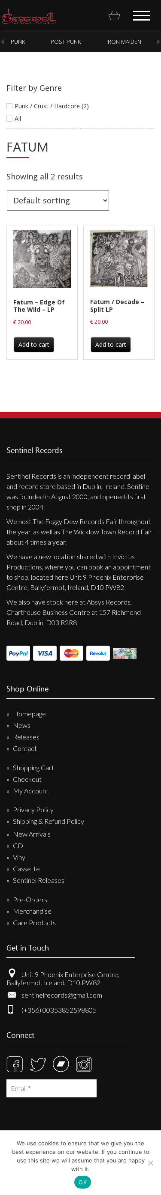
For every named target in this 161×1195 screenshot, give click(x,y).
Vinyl (20, 857)
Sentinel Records (29, 16)
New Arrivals (32, 834)
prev (2, 42)
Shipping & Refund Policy (48, 821)
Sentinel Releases (38, 880)
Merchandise (32, 911)
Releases (26, 737)
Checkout (27, 779)
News (21, 725)
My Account (31, 791)
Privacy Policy (33, 809)
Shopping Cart (33, 767)
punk (18, 41)
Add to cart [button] (33, 344)
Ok (83, 1182)
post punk (66, 41)
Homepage (29, 713)
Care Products (34, 922)
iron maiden (123, 41)
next (158, 42)
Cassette (26, 868)
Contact (25, 748)
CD (18, 845)
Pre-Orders (30, 899)
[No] (150, 1163)
